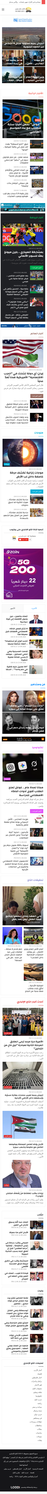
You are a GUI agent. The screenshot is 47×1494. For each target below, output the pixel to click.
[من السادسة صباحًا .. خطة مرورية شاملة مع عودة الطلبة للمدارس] (13, 75)
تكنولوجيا (39, 1396)
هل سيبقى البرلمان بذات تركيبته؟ (17, 184)
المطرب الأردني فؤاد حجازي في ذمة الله (18, 1336)
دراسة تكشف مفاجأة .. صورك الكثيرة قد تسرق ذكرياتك (18, 502)
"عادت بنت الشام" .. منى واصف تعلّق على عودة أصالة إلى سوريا (26, 707)
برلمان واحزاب (36, 1381)
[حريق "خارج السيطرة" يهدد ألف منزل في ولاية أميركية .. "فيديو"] (36, 144)
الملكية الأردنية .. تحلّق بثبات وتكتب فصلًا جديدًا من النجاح (34, 988)
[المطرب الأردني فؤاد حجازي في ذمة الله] (36, 1338)
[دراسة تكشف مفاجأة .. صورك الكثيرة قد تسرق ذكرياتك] (36, 499)
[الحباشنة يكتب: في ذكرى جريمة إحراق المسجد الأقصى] (36, 1263)
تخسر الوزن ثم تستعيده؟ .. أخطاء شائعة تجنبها (16, 642)
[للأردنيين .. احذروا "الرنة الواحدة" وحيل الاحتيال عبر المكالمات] (36, 832)
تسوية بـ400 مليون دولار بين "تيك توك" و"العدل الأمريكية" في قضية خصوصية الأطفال (15, 849)
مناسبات (39, 1433)
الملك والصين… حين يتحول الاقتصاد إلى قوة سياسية (17, 619)
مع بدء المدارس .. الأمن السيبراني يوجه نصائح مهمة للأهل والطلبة (16, 822)
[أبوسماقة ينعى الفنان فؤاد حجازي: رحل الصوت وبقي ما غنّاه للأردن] (36, 1313)
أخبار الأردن (38, 1370)
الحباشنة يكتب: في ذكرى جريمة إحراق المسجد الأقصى (16, 1263)
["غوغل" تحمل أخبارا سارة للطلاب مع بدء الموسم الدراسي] (23, 118)
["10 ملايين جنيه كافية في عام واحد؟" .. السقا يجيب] (36, 669)
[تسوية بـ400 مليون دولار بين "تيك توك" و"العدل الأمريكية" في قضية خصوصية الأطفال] (36, 845)
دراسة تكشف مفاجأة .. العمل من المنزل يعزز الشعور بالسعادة (15, 515)
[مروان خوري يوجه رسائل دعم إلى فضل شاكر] (23, 723)
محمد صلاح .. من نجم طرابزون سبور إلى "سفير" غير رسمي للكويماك (15, 160)
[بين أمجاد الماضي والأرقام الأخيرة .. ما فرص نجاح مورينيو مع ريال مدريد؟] (36, 170)
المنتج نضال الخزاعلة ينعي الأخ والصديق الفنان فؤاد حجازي (16, 1325)
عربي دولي (38, 1414)
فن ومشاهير (37, 1418)
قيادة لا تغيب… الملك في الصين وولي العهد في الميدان (16, 1276)
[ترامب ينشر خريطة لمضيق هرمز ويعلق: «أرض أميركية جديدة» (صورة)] (36, 404)
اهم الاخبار (38, 1385)
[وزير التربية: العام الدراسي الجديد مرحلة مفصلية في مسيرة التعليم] (34, 75)
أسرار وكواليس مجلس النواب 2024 (26, 1476)
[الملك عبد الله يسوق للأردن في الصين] (36, 1225)
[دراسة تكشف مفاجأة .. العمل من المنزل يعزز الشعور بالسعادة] (36, 512)
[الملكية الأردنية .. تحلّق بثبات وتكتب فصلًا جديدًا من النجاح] (33, 972)
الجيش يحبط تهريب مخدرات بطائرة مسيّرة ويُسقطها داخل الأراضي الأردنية (24, 1096)
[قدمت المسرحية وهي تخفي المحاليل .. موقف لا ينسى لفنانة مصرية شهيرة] (36, 654)
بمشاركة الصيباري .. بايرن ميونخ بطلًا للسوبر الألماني (23, 254)
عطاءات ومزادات (36, 1422)
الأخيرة (34, 608)
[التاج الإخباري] (23, 9)
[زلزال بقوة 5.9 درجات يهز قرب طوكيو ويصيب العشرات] (36, 193)
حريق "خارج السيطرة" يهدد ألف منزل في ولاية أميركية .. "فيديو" (15, 147)
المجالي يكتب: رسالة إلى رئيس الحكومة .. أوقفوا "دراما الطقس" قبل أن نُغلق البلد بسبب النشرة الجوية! (16, 1248)
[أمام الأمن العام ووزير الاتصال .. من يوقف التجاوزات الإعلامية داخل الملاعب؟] (33, 935)
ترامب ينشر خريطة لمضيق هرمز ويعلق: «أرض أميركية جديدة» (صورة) (16, 407)
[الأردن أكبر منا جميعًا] (36, 1235)
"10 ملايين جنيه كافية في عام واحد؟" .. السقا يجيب (17, 669)
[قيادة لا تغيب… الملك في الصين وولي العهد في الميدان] (36, 1276)
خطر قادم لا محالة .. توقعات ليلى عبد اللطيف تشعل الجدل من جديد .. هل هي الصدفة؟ (13, 954)
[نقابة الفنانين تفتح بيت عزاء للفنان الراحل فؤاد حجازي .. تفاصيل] (36, 1301)
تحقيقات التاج (37, 1389)
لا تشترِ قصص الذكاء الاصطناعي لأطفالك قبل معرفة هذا (16, 631)
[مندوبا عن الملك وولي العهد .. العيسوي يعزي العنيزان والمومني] (36, 1348)
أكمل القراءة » (36, 268)
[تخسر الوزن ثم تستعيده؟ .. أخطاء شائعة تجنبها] (36, 644)
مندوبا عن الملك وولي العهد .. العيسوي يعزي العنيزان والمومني (17, 1348)
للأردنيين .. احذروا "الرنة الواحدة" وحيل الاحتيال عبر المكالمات (17, 835)
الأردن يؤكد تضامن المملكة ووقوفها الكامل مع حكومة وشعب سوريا (26, 1145)
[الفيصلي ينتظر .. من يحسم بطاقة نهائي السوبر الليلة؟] (40, 315)
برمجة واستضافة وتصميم (29, 1487)
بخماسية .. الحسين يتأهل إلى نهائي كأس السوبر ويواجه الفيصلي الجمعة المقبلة (15, 291)
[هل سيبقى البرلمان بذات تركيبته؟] (37, 183)
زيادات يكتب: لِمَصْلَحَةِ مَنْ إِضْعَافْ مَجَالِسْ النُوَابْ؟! (24, 1194)
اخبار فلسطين (37, 1378)
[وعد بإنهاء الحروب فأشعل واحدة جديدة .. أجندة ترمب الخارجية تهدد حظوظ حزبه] (36, 417)
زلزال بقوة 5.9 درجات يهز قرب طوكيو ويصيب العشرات (15, 195)
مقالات (39, 1429)
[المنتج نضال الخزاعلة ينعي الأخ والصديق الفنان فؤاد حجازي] (36, 1325)
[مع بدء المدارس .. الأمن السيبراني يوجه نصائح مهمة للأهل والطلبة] (39, 819)
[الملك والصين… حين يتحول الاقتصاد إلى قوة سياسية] (36, 619)
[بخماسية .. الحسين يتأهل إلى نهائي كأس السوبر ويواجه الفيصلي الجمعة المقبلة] (36, 289)
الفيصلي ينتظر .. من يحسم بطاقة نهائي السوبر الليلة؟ (16, 316)
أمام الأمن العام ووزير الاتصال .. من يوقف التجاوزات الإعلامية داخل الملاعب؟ (33, 953)
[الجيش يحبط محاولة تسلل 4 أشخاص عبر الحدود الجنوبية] (23, 38)
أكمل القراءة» (36, 396)
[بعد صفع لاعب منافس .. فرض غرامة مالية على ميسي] (36, 275)
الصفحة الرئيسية (37, 1469)
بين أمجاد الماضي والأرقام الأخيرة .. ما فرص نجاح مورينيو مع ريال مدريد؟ (16, 173)
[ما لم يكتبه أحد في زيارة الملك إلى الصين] (13, 58)
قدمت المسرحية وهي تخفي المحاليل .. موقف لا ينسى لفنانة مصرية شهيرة (17, 655)
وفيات (40, 1440)
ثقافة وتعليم (37, 1392)
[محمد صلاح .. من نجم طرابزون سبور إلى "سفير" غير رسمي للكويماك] (36, 157)
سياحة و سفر (37, 1407)
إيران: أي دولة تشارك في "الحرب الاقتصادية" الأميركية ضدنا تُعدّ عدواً (23, 377)
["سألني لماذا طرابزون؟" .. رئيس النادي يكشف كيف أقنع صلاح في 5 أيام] (36, 301)
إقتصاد (39, 1374)
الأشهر (12, 608)
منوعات (39, 1436)
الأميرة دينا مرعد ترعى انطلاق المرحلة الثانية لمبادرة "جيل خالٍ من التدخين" (23, 1045)
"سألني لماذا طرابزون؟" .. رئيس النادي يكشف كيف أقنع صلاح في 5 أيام (17, 304)
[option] (23, 55)
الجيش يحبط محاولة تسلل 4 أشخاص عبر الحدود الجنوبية (24, 45)
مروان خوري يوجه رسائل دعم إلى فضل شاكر (26, 729)
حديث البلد (38, 1400)
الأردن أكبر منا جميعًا (18, 1232)
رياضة (40, 1403)
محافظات (38, 1425)
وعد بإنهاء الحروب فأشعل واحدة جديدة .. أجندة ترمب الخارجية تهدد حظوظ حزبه (16, 420)
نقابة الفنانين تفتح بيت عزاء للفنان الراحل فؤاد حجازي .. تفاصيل (17, 1300)
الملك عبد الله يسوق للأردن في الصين (18, 1223)
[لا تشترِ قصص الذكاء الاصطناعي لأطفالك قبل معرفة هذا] (36, 631)
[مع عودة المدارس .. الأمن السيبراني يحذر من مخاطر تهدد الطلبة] (34, 58)
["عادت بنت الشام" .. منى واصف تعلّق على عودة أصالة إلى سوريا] (23, 701)
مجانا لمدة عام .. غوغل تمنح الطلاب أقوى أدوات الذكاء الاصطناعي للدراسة (26, 791)
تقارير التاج (16, 1473)
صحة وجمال (37, 1411)
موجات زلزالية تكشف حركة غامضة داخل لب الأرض (26, 474)
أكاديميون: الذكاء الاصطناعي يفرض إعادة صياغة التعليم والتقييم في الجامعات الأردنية (15, 865)
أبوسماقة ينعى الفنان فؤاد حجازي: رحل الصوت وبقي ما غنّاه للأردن (17, 1313)
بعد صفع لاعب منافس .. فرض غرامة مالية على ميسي (17, 278)
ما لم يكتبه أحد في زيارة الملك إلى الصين (14, 63)
